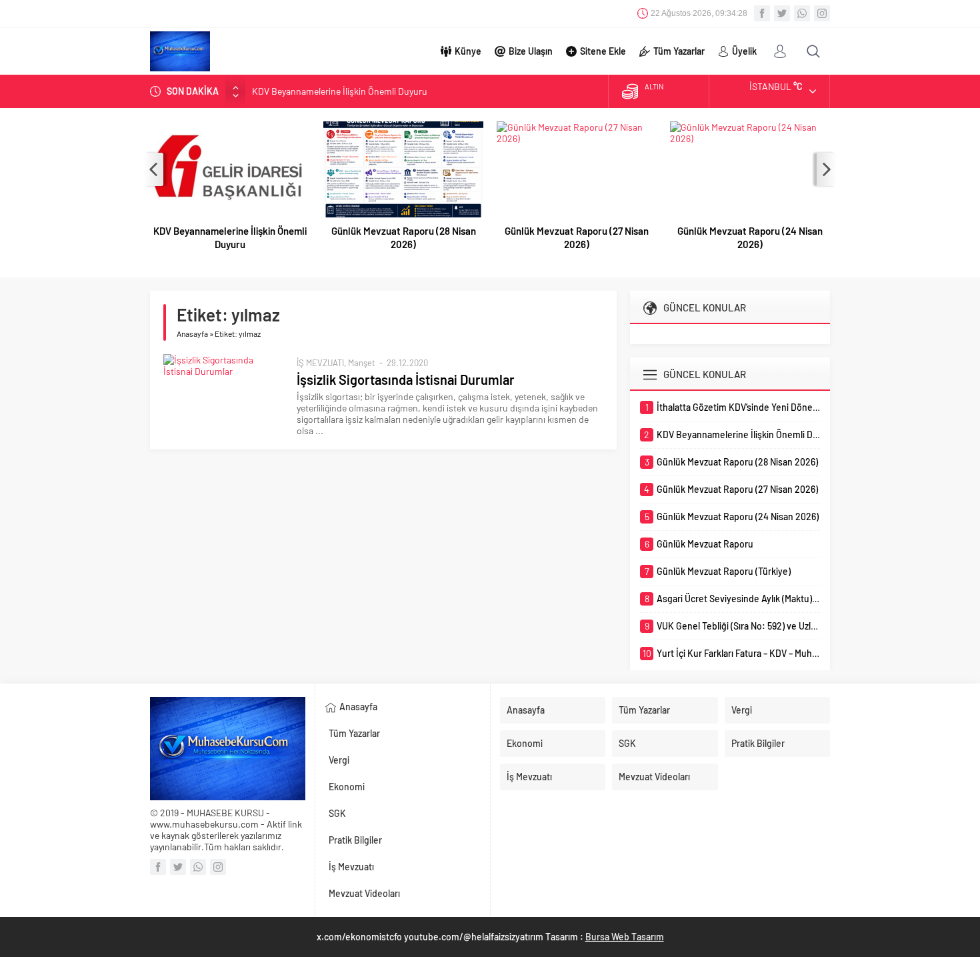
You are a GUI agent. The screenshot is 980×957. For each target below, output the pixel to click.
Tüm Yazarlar (679, 51)
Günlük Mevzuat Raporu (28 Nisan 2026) (403, 237)
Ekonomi (347, 786)
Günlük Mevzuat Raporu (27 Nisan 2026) (577, 237)
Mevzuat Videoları (364, 893)
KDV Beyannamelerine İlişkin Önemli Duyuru (339, 91)
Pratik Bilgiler (355, 840)
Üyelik (744, 51)
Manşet (361, 362)
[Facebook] (762, 13)
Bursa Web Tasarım (624, 936)
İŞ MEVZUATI (320, 362)
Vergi (339, 760)
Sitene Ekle (603, 51)
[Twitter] (782, 13)
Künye (468, 51)
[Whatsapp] (802, 13)
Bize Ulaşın (531, 51)
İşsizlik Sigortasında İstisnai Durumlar (406, 379)
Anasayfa (192, 333)
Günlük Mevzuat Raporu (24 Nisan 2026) (750, 237)
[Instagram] (822, 13)
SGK (337, 813)
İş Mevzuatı (351, 866)
